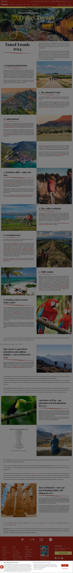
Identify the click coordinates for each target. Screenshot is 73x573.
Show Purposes (65, 568)
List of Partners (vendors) (38, 569)
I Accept (64, 565)
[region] (36, 567)
